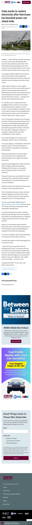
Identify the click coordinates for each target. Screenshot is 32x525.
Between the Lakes (11, 438)
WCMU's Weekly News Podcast (16, 328)
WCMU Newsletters (11, 443)
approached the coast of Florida (11, 204)
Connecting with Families (13, 441)
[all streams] (30, 523)
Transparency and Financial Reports (12, 494)
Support (5, 500)
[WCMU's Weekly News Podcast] (16, 309)
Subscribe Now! (16, 341)
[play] (2, 523)
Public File (5, 497)
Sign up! (16, 458)
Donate (27, 2)
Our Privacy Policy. (20, 453)
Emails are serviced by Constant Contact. (15, 453)
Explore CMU (6, 504)
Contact (5, 487)
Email (5, 428)
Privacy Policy (6, 490)
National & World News (9, 269)
